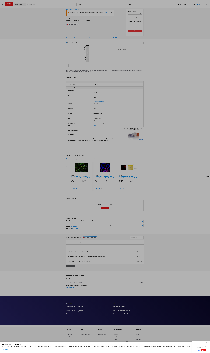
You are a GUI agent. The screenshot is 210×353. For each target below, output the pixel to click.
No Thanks (198, 350)
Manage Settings (5, 349)
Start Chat (203, 350)
